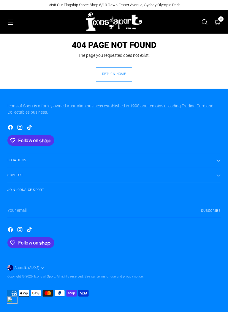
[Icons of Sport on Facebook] (11, 128)
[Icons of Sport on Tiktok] (30, 128)
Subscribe (211, 211)
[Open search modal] (205, 22)
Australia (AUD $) (27, 268)
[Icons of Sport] (114, 21)
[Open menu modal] (10, 22)
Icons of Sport (44, 276)
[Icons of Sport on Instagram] (20, 128)
